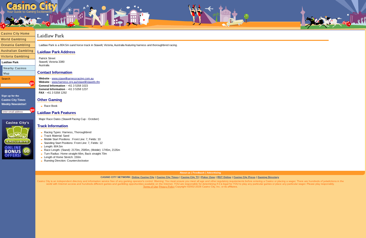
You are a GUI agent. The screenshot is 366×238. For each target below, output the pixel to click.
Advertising (214, 172)
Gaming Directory (268, 177)
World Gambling (13, 39)
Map (6, 73)
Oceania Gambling (15, 45)
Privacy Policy (167, 186)
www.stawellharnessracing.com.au (73, 78)
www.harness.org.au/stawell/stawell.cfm (76, 81)
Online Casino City (143, 177)
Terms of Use (150, 186)
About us (185, 172)
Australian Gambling (17, 51)
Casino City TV (190, 177)
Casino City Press (244, 177)
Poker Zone (208, 177)
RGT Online (224, 177)
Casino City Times (168, 177)
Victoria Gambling (15, 56)
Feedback (199, 172)
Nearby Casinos (15, 68)
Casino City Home (15, 33)
